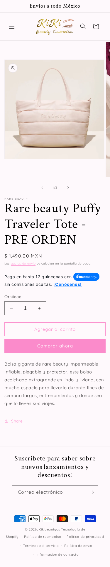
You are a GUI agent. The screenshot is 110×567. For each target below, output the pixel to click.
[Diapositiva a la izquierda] (42, 187)
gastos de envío (23, 263)
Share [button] (17, 421)
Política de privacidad (85, 537)
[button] (11, 26)
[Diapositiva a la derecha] (68, 187)
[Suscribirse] (91, 492)
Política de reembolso (42, 537)
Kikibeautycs (49, 529)
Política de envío (78, 546)
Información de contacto (58, 554)
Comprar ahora (55, 346)
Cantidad (12, 296)
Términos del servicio (41, 546)
